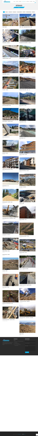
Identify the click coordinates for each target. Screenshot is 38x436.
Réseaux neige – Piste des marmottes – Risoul (8, 303)
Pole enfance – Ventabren (5, 89)
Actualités (17, 1)
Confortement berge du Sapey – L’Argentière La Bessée (9, 319)
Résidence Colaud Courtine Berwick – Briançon (8, 169)
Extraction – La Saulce (5, 270)
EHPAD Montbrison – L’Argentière (6, 42)
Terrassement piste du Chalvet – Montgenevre (24, 301)
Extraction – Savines (21, 203)
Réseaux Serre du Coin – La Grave (23, 252)
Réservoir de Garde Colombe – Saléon (7, 105)
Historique (20, 1)
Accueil (14, 1)
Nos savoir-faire (24, 1)
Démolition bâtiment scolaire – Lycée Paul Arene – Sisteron (9, 218)
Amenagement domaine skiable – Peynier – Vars (24, 89)
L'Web (24, 434)
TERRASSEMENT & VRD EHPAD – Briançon (7, 58)
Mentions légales (19, 434)
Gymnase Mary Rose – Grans (6, 185)
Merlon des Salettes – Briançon (22, 105)
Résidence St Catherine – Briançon (23, 154)
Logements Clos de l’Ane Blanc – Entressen (24, 170)
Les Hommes (31, 1)
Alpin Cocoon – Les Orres (5, 153)
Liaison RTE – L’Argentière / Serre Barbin (23, 268)
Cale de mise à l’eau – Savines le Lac (6, 234)
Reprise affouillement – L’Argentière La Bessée (8, 121)
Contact (34, 1)
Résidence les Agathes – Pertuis (22, 219)
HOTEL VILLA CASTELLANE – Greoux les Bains (24, 58)
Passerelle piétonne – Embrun (22, 121)
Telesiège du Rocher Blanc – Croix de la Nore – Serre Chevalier (26, 317)
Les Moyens (27, 1)
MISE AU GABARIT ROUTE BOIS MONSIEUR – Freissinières (25, 42)
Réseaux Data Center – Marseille (6, 254)
